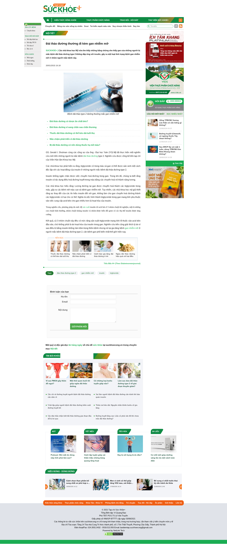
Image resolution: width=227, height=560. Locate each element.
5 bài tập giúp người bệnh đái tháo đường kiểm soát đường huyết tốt (69, 406)
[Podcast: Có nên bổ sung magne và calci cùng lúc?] (145, 487)
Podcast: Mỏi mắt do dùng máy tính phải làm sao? (62, 456)
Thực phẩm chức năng (98, 20)
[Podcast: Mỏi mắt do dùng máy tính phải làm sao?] (63, 444)
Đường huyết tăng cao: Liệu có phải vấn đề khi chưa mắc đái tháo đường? (117, 417)
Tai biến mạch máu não (100, 26)
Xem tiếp (178, 163)
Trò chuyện (130, 503)
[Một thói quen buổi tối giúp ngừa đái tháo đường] (81, 370)
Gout (86, 26)
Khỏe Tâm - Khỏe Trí (94, 503)
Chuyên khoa (31, 31)
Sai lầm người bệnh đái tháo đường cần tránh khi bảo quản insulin (118, 395)
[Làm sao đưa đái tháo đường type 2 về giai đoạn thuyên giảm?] (129, 370)
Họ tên (64, 297)
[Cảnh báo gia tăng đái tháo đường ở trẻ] (103, 246)
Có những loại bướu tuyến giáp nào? (103, 382)
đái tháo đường (90, 156)
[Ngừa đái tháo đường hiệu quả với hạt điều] (125, 246)
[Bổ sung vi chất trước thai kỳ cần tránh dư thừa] (101, 484)
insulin (101, 273)
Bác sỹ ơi (30, 49)
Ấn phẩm (158, 503)
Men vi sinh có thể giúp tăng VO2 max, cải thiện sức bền (76, 482)
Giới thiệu (169, 503)
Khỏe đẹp (30, 64)
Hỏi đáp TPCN (31, 42)
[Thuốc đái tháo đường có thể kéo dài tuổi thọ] (60, 246)
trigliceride (114, 273)
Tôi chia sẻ (30, 46)
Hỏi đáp (160, 101)
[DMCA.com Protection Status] (113, 534)
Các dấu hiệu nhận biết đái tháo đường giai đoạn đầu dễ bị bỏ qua (69, 417)
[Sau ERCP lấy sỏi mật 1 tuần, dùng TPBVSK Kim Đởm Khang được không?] (153, 149)
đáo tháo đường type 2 (66, 273)
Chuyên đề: (50, 26)
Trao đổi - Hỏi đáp (129, 20)
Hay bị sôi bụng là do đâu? (129, 455)
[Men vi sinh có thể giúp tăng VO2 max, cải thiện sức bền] (57, 484)
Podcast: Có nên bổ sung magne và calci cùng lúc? (165, 482)
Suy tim (136, 26)
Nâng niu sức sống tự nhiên (69, 26)
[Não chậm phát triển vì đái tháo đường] (82, 246)
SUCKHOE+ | (52, 50)
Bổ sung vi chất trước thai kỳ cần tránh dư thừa (122, 482)
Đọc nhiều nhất (175, 114)
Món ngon (30, 58)
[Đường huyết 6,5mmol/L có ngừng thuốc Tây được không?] (153, 136)
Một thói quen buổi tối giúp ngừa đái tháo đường (80, 383)
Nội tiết (53, 349)
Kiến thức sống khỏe (65, 20)
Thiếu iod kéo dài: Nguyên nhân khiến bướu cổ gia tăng (116, 406)
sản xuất (86, 207)
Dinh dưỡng (30, 61)
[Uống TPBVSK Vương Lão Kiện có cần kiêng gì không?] (153, 122)
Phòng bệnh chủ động (114, 503)
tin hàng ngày (75, 345)
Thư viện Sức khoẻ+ (158, 20)
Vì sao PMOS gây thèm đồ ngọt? (56, 382)
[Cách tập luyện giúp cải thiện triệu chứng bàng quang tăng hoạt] (97, 444)
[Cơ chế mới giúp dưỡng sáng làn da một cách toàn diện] (163, 444)
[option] (70, 484)
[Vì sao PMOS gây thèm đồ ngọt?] (57, 370)
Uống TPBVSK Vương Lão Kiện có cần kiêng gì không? (170, 122)
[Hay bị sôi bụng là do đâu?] (130, 444)
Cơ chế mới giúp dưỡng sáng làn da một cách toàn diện (163, 458)
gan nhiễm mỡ (88, 273)
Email (65, 302)
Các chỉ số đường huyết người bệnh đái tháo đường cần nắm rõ (69, 395)
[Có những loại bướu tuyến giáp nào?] (105, 370)
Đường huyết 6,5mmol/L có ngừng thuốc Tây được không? (170, 136)
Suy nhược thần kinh (121, 26)
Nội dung (63, 310)
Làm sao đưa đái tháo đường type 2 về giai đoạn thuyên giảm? (127, 383)
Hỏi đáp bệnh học (32, 39)
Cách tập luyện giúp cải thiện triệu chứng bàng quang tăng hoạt (94, 458)
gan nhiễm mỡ (131, 228)
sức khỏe (97, 345)
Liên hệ (179, 503)
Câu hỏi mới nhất (155, 114)
